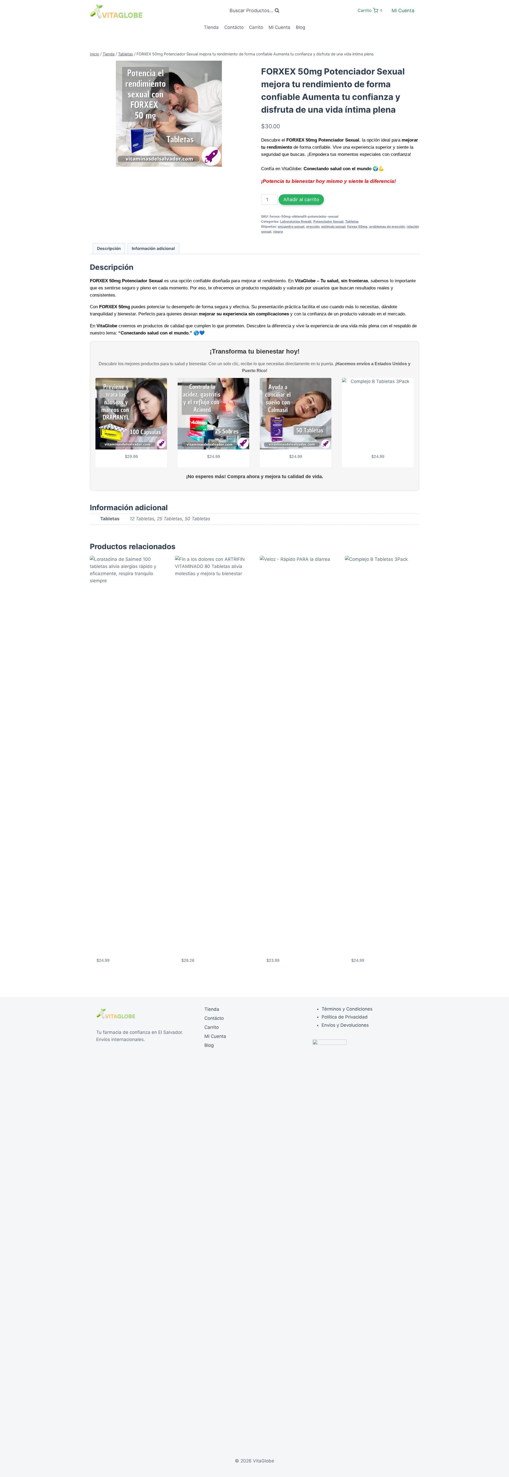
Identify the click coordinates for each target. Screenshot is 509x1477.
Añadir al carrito (301, 199)
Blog (300, 27)
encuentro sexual (291, 226)
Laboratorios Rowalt (295, 221)
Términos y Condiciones (347, 1009)
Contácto (234, 27)
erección (312, 226)
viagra (278, 231)
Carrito (256, 27)
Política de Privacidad (345, 1017)
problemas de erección (387, 226)
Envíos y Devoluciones (345, 1025)
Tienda (211, 27)
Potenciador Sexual (328, 221)
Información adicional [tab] (153, 248)
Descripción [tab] (109, 248)
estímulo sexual (333, 226)
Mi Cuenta (403, 10)
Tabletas (352, 221)
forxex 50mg (357, 226)
